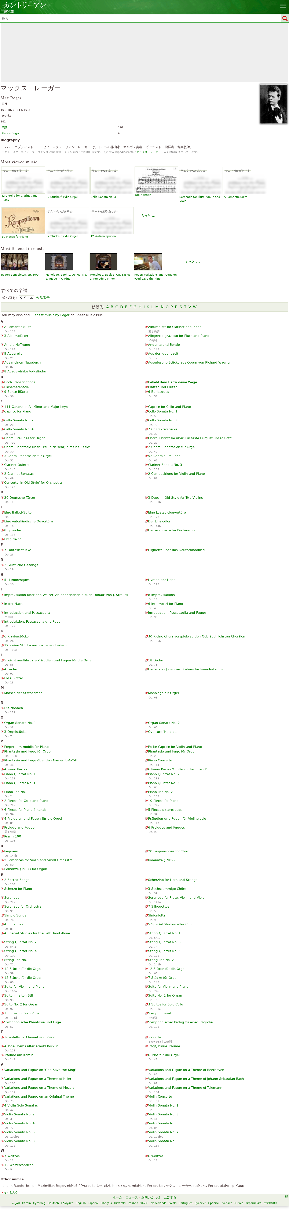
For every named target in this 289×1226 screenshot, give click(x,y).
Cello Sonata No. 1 (163, 411)
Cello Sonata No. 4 (19, 429)
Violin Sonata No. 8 (19, 1141)
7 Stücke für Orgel (162, 978)
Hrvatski (120, 1203)
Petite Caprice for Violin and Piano (175, 747)
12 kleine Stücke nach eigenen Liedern (35, 645)
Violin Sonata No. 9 (163, 1141)
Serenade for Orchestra (22, 906)
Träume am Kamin (18, 1055)
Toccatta (154, 1037)
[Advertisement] (144, 52)
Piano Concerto (160, 760)
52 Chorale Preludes (164, 456)
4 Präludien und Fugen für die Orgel (33, 819)
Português (186, 1203)
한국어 (144, 1203)
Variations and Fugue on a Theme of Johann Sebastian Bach (196, 1079)
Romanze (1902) (161, 860)
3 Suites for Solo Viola (21, 1013)
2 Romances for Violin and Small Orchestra (38, 860)
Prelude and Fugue (19, 827)
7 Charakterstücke (162, 429)
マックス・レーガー (148, 152)
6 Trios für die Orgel (164, 1055)
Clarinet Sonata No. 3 (165, 465)
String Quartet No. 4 (20, 951)
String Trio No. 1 (17, 960)
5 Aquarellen (14, 353)
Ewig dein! (12, 539)
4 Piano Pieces (15, 769)
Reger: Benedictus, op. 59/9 (20, 274)
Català (26, 1203)
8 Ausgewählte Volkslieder (25, 371)
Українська (253, 1203)
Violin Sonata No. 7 (163, 1132)
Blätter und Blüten (163, 387)
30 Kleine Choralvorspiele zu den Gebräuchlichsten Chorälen (196, 636)
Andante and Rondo (164, 345)
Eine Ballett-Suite (18, 512)
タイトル (26, 298)
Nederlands (158, 1203)
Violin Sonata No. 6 (19, 1132)
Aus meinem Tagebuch (22, 362)
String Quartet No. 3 (164, 942)
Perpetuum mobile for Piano (26, 747)
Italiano (133, 1203)
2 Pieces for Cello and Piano (26, 801)
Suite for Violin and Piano (24, 987)
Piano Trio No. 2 (160, 792)
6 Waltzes (156, 1156)
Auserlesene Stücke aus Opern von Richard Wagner (189, 362)
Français (106, 1203)
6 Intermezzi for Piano (165, 604)
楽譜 (4, 127)
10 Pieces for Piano (15, 236)
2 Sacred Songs (16, 880)
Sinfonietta (156, 915)
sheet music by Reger (52, 315)
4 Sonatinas (13, 924)
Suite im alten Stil (18, 995)
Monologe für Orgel (163, 693)
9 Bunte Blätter (16, 392)
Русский (200, 1203)
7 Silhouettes (158, 906)
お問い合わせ (150, 1197)
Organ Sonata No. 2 (164, 723)
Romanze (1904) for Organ (25, 869)
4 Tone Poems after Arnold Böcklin (31, 1046)
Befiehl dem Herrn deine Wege (172, 382)
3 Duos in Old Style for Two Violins (175, 498)
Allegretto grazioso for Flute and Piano (178, 336)
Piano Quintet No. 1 (20, 783)
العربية (16, 1203)
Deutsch (53, 1203)
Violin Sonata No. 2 (19, 1114)
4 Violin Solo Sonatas (21, 1105)
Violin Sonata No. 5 (163, 1123)
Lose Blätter (13, 678)
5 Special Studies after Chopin (172, 924)
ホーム (117, 1197)
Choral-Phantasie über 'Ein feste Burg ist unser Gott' (190, 438)
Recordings (10, 133)
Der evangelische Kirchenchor (172, 530)
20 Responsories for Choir (168, 851)
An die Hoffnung (17, 345)
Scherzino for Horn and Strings (172, 880)
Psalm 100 (12, 836)
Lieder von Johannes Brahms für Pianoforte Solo (186, 669)
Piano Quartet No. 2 (164, 774)
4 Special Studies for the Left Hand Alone (37, 933)
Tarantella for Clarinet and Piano (29, 1037)
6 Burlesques (158, 392)
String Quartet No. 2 (20, 942)
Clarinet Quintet (17, 465)
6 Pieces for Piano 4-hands (25, 810)
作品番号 (43, 298)
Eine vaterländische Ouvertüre (28, 521)
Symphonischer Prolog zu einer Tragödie (180, 1022)
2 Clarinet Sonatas (19, 474)
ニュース (131, 1197)
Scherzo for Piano (18, 889)
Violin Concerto (160, 1096)
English (81, 1203)
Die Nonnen (143, 194)
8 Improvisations (161, 595)
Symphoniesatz (160, 1013)
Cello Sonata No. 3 (103, 197)
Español (93, 1203)
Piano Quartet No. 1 (20, 774)
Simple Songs (15, 915)
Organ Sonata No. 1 (20, 723)
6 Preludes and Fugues (166, 827)
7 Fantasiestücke (17, 550)
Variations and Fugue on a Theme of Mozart (39, 1088)
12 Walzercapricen (103, 236)
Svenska (226, 1203)
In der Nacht (14, 604)
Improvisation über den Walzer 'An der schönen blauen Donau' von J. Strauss (66, 595)
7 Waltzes (12, 1156)
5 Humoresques (17, 580)
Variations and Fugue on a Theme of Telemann (185, 1088)
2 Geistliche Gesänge (21, 565)
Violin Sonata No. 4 (19, 1123)
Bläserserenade (16, 387)
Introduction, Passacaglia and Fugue (177, 613)
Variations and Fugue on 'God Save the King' (40, 1070)
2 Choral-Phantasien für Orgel (171, 447)
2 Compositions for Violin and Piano (176, 474)
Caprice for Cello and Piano (169, 407)
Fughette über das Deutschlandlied (176, 550)
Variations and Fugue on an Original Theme (39, 1096)
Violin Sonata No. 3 (163, 1114)
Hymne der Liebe (161, 580)
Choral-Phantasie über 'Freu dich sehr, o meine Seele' (47, 447)
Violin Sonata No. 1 (163, 1105)
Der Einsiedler (159, 521)
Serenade (11, 898)
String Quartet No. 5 (164, 951)
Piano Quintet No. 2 (163, 783)
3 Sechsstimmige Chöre (167, 889)
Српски (213, 1203)
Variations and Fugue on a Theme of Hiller (37, 1079)
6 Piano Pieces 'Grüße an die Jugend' (177, 769)
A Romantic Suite (235, 197)
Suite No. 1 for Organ (165, 995)
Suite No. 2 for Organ (21, 1004)
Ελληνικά (67, 1203)
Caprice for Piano (17, 411)
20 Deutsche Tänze (19, 498)
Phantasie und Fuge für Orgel (27, 751)
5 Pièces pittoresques (165, 810)
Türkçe (238, 1203)
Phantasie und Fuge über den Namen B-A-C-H (40, 760)
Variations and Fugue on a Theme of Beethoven (186, 1070)
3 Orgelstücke (15, 732)
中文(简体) (270, 1203)
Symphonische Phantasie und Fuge (32, 1022)
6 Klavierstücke (16, 636)
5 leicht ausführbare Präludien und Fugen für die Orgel (48, 660)
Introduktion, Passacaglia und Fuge (32, 621)
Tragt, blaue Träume (164, 1046)
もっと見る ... (12, 1192)
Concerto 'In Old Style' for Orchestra (33, 483)
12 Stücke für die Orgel (62, 197)
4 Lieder (10, 669)
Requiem (11, 851)
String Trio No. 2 (161, 960)
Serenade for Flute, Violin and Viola (176, 898)
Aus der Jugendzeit (163, 353)
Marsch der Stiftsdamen (23, 693)
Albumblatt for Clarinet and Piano (174, 327)
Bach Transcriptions (19, 382)
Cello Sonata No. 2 (19, 420)
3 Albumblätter (16, 336)
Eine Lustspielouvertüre (167, 512)
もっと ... (148, 216)
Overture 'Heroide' (162, 732)
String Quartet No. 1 (164, 933)
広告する (170, 1197)
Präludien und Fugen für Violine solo (177, 819)
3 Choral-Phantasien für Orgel (28, 456)
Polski (172, 1203)
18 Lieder (155, 660)
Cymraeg (39, 1203)
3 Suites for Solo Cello (165, 1004)
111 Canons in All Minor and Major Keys (36, 407)
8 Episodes (13, 530)
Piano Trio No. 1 (16, 792)
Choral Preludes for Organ (24, 438)
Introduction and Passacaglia (27, 613)
